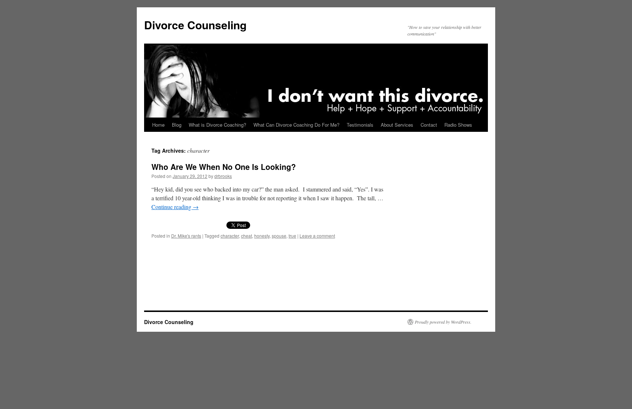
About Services (397, 124)
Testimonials (360, 124)
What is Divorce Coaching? (217, 124)
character (230, 236)
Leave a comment (317, 236)
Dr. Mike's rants (186, 236)
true (292, 236)
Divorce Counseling (195, 25)
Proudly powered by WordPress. (443, 322)
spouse (279, 236)
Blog (176, 124)
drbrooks (223, 176)
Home (158, 124)
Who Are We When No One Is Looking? (223, 166)
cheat (246, 236)
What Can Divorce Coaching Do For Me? (296, 124)
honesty (262, 236)
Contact (429, 124)
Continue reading (175, 207)
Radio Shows (458, 124)
